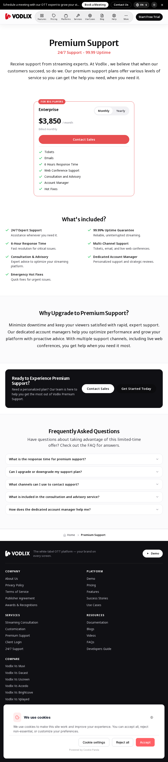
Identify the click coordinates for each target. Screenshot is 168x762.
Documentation (97, 622)
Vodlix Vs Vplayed (17, 699)
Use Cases (94, 605)
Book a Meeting (95, 5)
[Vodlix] (18, 16)
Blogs (90, 629)
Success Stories (97, 598)
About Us (11, 579)
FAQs (90, 642)
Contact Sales (84, 139)
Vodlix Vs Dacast (16, 673)
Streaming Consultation (21, 622)
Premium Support (17, 636)
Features (93, 592)
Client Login (13, 642)
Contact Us (121, 5)
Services (12, 615)
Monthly (103, 111)
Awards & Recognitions (21, 605)
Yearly (120, 111)
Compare (12, 659)
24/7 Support (14, 649)
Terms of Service (17, 592)
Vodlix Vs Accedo (16, 686)
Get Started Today (136, 388)
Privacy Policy (14, 585)
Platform (95, 571)
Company (13, 571)
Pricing (91, 585)
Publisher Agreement (20, 598)
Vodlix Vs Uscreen (17, 679)
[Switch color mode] (154, 5)
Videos (91, 636)
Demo (155, 553)
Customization (15, 629)
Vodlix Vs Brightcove (19, 692)
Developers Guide (99, 649)
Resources (95, 615)
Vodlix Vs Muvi (15, 666)
